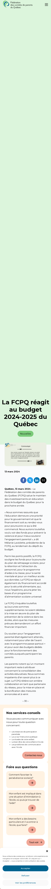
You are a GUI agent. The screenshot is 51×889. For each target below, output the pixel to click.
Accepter (25, 868)
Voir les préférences (25, 883)
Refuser (25, 875)
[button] (47, 851)
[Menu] (46, 4)
